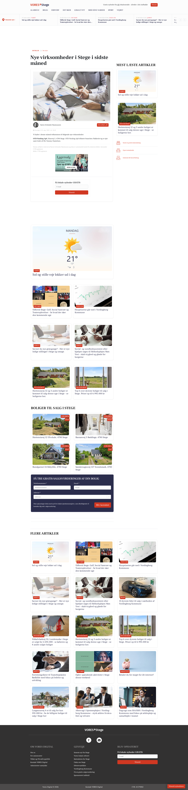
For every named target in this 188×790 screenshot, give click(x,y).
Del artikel (101, 125)
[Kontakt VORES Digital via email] (99, 740)
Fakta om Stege (79, 762)
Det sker (67, 10)
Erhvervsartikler (80, 765)
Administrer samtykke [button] (38, 765)
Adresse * (37, 493)
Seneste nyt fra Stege (81, 752)
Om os (32, 752)
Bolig (45, 10)
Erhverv (55, 10)
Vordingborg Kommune (83, 769)
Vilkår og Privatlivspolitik (40, 759)
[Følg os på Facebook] (88, 740)
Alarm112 (34, 10)
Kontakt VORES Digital (38, 762)
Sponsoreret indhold (81, 775)
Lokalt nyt (79, 10)
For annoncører (36, 756)
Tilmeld (154, 5)
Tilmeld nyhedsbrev (176, 786)
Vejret (120, 10)
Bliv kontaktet (102, 505)
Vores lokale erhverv (81, 756)
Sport (110, 10)
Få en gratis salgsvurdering (84, 772)
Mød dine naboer (96, 10)
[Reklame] (71, 162)
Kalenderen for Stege (82, 759)
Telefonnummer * (40, 483)
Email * (76, 483)
